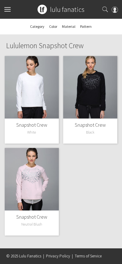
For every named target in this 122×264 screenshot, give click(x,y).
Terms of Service (88, 256)
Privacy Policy (58, 256)
